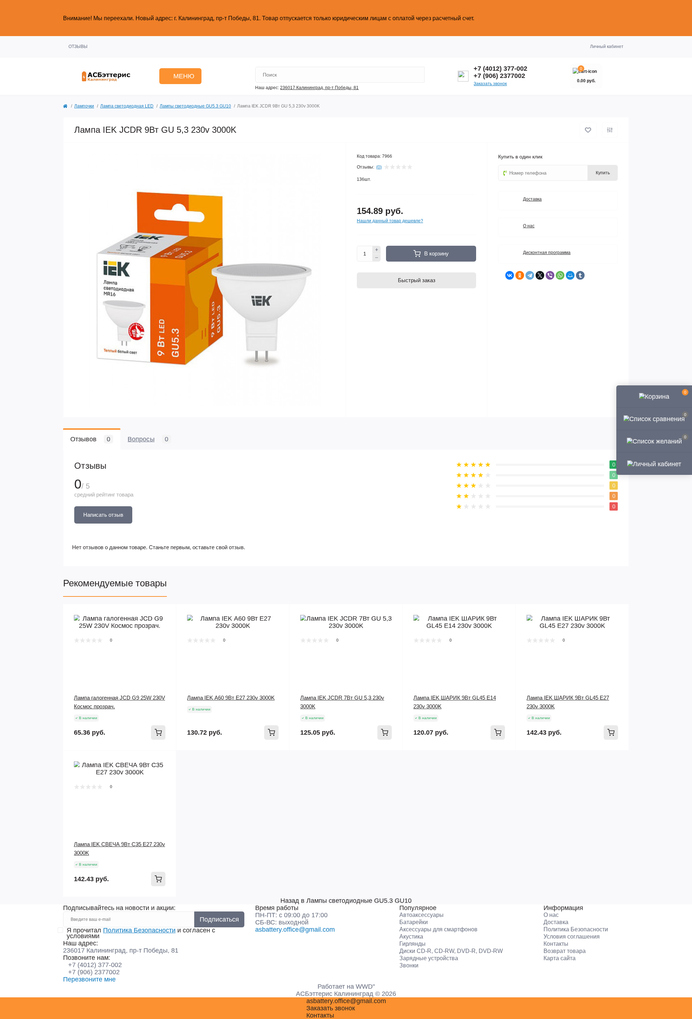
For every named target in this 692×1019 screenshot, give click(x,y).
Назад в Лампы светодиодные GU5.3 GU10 (346, 900)
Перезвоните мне (89, 979)
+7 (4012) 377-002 (500, 68)
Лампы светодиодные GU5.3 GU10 (195, 106)
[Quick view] (165, 614)
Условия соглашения (572, 936)
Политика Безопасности (139, 930)
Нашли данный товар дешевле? (390, 220)
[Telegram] (529, 275)
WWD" (365, 986)
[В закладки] (588, 130)
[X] (540, 275)
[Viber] (550, 275)
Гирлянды (412, 944)
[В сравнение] (610, 129)
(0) (379, 167)
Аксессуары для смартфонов (438, 929)
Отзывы (78, 46)
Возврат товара (565, 951)
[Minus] (377, 258)
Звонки (408, 965)
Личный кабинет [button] (607, 46)
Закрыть (615, 18)
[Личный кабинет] (654, 463)
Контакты (556, 944)
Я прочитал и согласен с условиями (141, 933)
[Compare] (165, 642)
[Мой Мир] (570, 275)
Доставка (556, 922)
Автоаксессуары (421, 915)
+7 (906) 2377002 (499, 75)
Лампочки (84, 106)
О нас (551, 915)
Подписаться (219, 919)
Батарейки (413, 922)
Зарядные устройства (428, 958)
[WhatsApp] (560, 275)
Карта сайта (560, 958)
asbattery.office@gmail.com (295, 929)
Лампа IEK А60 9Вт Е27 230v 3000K (231, 698)
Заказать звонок (490, 83)
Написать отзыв (103, 515)
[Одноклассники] (519, 275)
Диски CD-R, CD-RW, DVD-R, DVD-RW (451, 951)
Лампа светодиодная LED (127, 106)
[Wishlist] (165, 628)
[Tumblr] (580, 275)
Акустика (411, 936)
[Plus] (377, 250)
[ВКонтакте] (509, 275)
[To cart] (158, 732)
